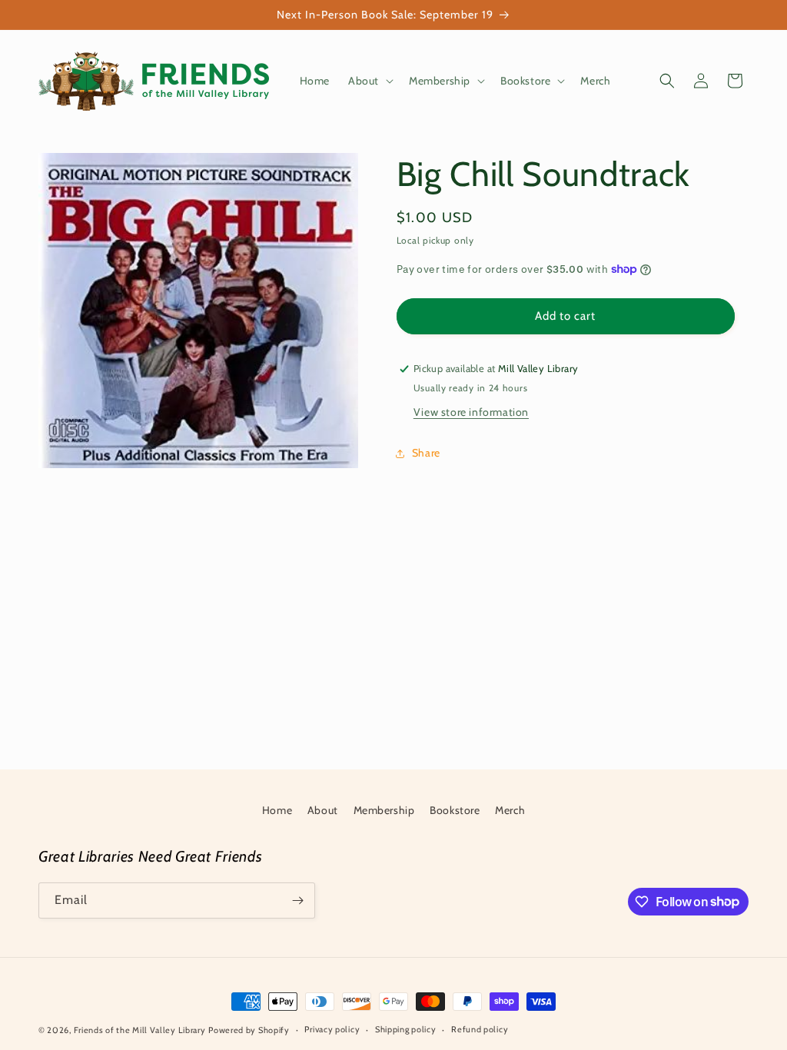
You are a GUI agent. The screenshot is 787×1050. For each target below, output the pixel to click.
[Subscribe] (297, 900)
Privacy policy (332, 1029)
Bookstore (455, 810)
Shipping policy (406, 1029)
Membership (384, 810)
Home (277, 810)
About (322, 810)
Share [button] (426, 453)
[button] (369, 81)
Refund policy (479, 1029)
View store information (471, 412)
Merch (510, 810)
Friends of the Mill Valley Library (140, 1030)
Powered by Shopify (249, 1030)
